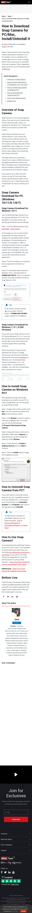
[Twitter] (14, 44)
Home (4, 16)
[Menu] (29, 2)
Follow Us (17, 622)
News (9, 16)
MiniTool (7, 69)
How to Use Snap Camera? (16, 98)
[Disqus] (16, 686)
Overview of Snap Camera (16, 79)
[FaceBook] (1, 872)
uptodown (23, 357)
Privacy (11, 895)
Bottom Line (11, 101)
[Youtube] (13, 872)
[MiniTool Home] (6, 2)
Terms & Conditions (18, 895)
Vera (5, 44)
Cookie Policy (15, 911)
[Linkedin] (9, 872)
